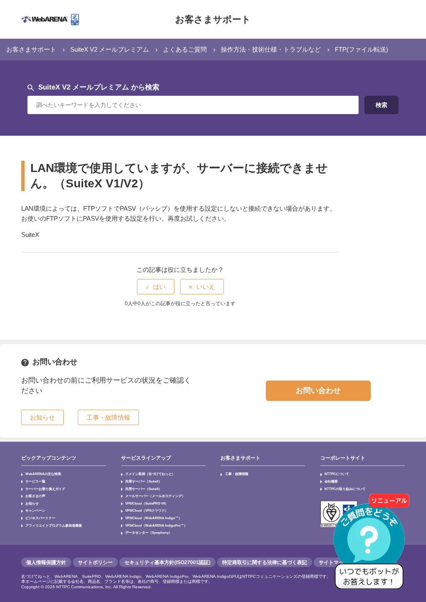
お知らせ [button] (42, 417)
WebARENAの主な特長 (43, 474)
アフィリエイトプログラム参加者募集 (53, 525)
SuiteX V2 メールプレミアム (109, 49)
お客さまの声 (35, 496)
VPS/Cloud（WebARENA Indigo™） (153, 518)
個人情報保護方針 (46, 562)
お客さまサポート (213, 19)
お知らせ (32, 503)
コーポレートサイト (342, 458)
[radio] (155, 286)
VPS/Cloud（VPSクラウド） (146, 510)
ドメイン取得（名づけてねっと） (150, 474)
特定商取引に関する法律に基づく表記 (264, 562)
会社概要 (331, 481)
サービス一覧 (35, 481)
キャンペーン (35, 510)
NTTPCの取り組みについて (345, 489)
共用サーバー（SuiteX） (143, 481)
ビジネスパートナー (40, 518)
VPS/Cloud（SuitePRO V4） (146, 503)
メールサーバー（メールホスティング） (155, 496)
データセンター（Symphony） (148, 532)
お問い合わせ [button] (318, 390)
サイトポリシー (95, 562)
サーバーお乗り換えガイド (45, 489)
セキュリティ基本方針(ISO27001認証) (167, 562)
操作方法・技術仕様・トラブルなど (271, 49)
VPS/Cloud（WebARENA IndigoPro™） (156, 525)
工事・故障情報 (236, 474)
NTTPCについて (336, 474)
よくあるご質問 (185, 49)
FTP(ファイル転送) (361, 49)
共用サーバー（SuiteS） (143, 489)
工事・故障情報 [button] (108, 417)
